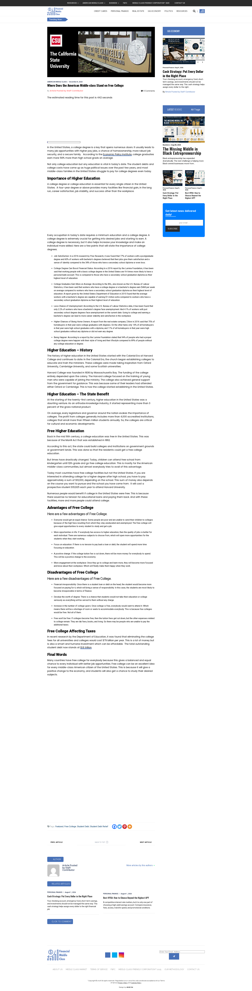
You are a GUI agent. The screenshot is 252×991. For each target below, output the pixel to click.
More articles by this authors (140, 865)
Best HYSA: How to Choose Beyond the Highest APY (126, 897)
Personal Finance (120, 11)
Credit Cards (100, 11)
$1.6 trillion (86, 647)
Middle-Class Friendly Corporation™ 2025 (140, 969)
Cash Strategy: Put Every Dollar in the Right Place (69, 896)
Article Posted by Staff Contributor (69, 867)
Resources (182, 11)
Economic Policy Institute (117, 154)
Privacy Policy (123, 983)
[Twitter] (119, 826)
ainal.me (130, 987)
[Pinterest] (124, 826)
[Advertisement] (101, 120)
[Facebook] (114, 826)
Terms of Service (98, 969)
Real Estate (138, 11)
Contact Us (193, 969)
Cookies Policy (136, 983)
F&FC (113, 969)
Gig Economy (154, 11)
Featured (59, 826)
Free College (70, 826)
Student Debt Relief (99, 826)
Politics (169, 11)
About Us (58, 969)
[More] (129, 826)
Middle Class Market (76, 969)
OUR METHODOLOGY (174, 969)
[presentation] (198, 62)
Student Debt (83, 826)
